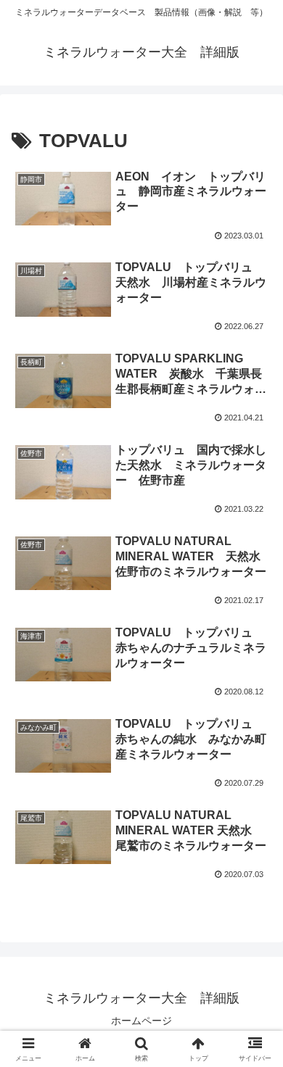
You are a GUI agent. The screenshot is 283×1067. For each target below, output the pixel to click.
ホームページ (141, 1020)
